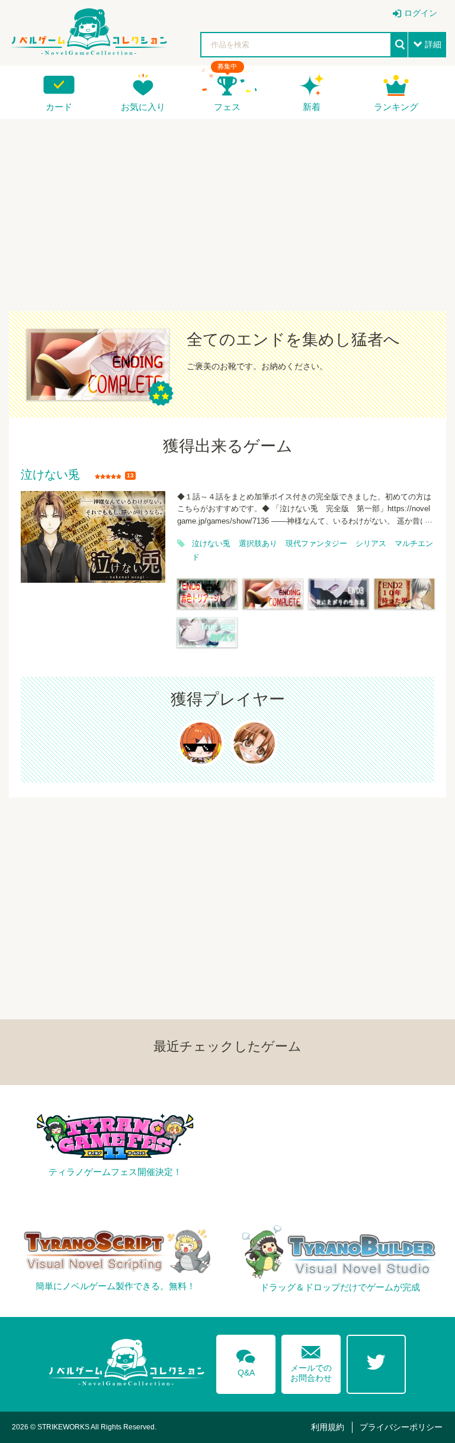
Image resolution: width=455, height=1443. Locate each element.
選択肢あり (258, 544)
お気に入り (143, 107)
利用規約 (327, 1427)
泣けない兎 (50, 475)
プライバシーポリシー (401, 1427)
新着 (312, 107)
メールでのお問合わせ (311, 1361)
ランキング (396, 107)
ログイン (420, 13)
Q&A (245, 1360)
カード (59, 107)
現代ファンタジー (316, 544)
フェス (227, 107)
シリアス (370, 544)
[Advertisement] (227, 207)
